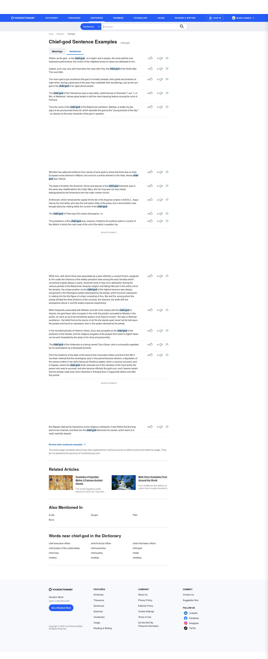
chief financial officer (101, 543)
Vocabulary (99, 617)
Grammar (98, 611)
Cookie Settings (146, 611)
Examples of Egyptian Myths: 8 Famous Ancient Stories (89, 480)
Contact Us (188, 594)
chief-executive (98, 548)
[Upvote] (151, 58)
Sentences (88, 26)
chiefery (53, 557)
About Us (142, 594)
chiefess (95, 557)
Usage (97, 622)
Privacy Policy (145, 600)
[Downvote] (160, 58)
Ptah (135, 515)
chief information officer (144, 543)
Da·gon (94, 515)
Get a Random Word (61, 607)
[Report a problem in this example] (167, 58)
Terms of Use (144, 617)
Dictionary (99, 594)
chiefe (136, 552)
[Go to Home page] (23, 18)
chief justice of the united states (64, 548)
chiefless (137, 557)
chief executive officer (59, 543)
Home (51, 34)
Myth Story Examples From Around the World (152, 478)
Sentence (60, 34)
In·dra (51, 515)
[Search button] (183, 27)
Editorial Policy (145, 605)
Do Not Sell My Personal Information (148, 624)
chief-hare (54, 552)
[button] (215, 18)
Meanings (57, 51)
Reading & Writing (103, 628)
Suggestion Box (191, 600)
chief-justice (97, 552)
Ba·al (51, 519)
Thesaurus (99, 600)
